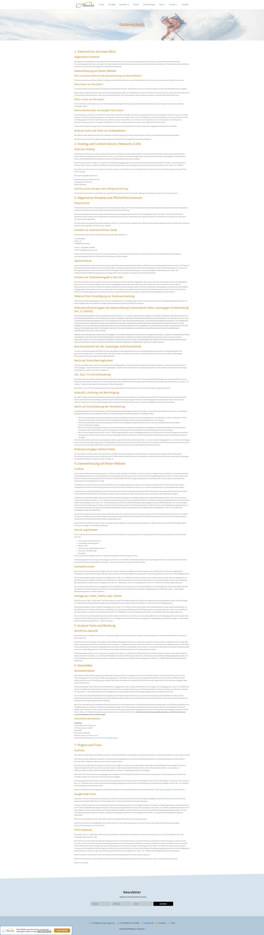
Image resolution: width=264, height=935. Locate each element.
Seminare (123, 4)
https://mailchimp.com (88, 735)
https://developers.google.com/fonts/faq (132, 823)
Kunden (173, 4)
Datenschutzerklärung (127, 929)
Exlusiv (136, 4)
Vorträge (111, 4)
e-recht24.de (84, 863)
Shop (161, 4)
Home (101, 4)
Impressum (141, 929)
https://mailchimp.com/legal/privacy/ (104, 738)
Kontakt (185, 4)
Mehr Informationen (44, 931)
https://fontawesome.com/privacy (165, 859)
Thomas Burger (149, 4)
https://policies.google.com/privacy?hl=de (169, 789)
